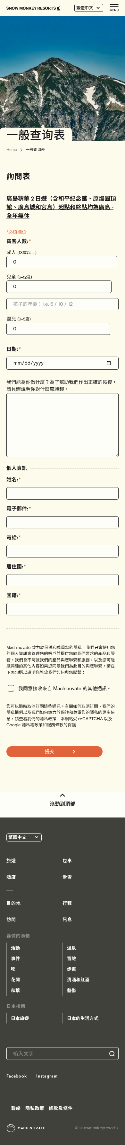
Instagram (47, 1076)
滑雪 (67, 877)
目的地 (13, 903)
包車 (67, 861)
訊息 (67, 919)
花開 (15, 980)
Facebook (16, 1076)
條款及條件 (60, 1108)
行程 (67, 903)
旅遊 (11, 861)
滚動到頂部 (62, 804)
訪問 (11, 919)
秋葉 (15, 990)
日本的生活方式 (82, 1018)
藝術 (71, 990)
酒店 (11, 877)
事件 (15, 958)
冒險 (71, 958)
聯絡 (16, 1108)
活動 (15, 948)
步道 (71, 969)
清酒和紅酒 (78, 980)
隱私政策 (34, 1108)
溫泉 (71, 948)
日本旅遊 (20, 1018)
